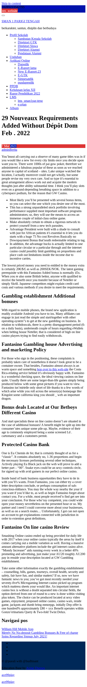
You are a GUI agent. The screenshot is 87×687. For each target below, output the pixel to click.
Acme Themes (35, 668)
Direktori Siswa (28, 46)
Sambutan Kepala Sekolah (35, 38)
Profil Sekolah (19, 35)
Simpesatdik (25, 79)
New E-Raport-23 (29, 71)
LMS (13, 97)
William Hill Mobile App (17, 629)
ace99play (8, 675)
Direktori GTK (27, 42)
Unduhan (16, 57)
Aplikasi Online (20, 60)
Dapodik (23, 64)
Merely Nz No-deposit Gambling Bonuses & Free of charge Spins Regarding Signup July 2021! (40, 634)
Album (14, 108)
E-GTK (23, 75)
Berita (13, 149)
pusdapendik (26, 82)
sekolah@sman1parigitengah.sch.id (47, 7)
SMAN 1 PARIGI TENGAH (21, 21)
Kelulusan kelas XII (22, 90)
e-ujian (22, 104)
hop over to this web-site (52, 369)
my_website (9, 10)
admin (6, 149)
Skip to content (11, 3)
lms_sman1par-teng (30, 100)
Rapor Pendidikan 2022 (25, 93)
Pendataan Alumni (29, 53)
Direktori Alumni (29, 49)
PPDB (14, 86)
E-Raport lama (27, 68)
